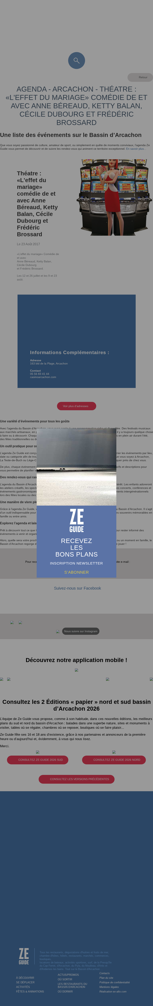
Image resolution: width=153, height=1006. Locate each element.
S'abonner (76, 572)
